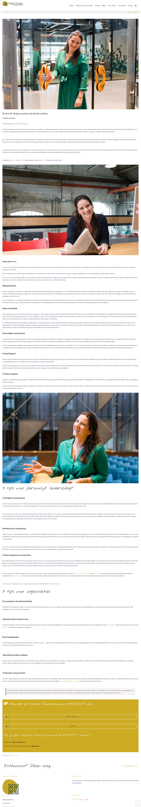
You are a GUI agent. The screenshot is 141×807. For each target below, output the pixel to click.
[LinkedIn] (81, 799)
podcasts (13, 160)
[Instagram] (78, 799)
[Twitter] (75, 799)
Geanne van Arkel (74, 681)
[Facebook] (72, 799)
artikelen (22, 160)
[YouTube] (87, 799)
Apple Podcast (35, 746)
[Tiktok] (84, 799)
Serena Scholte (111, 625)
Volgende (134, 12)
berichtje (44, 160)
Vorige (129, 12)
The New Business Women (82, 573)
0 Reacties (16, 755)
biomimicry (5, 627)
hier (14, 742)
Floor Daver (97, 573)
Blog (12, 755)
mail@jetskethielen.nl (8, 799)
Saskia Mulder (64, 681)
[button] (136, 5)
